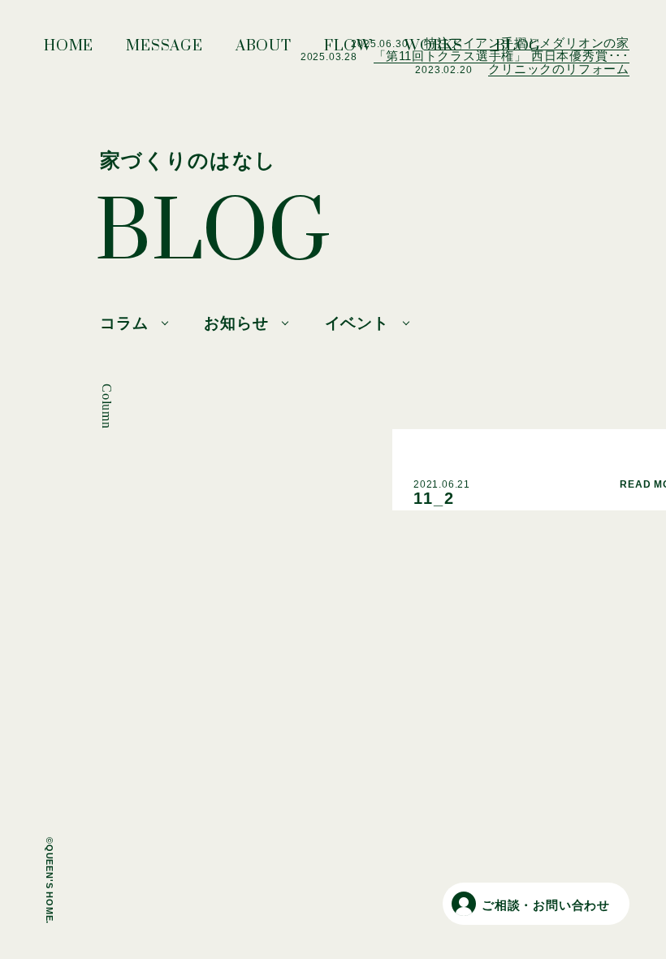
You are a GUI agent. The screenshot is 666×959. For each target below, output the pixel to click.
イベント (357, 323)
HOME (68, 50)
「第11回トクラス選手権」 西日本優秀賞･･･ (501, 56)
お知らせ (236, 323)
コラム (124, 323)
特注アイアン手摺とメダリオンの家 (526, 43)
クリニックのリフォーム (558, 69)
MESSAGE (164, 50)
